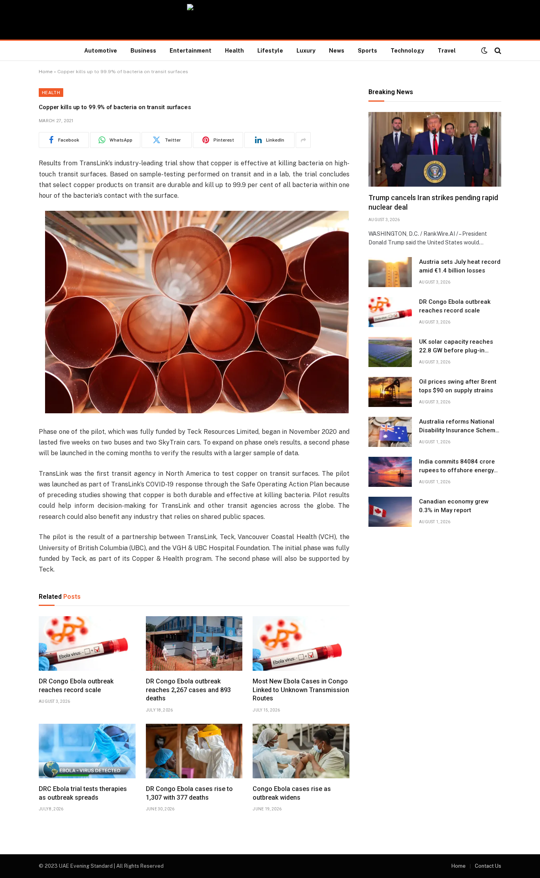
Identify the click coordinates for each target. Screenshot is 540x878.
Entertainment (190, 50)
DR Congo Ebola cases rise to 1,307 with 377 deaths (189, 793)
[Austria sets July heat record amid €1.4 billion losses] (390, 272)
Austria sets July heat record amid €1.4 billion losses (459, 266)
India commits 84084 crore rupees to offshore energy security (457, 466)
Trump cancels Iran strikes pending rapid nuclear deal (433, 202)
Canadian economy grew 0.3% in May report (454, 505)
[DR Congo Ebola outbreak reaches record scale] (87, 643)
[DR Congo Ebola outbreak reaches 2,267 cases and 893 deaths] (194, 643)
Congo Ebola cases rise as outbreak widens (292, 793)
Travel (447, 50)
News (336, 50)
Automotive (100, 50)
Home (46, 71)
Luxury (305, 50)
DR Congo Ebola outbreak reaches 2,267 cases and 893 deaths (188, 689)
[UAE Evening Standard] (270, 20)
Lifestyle (270, 50)
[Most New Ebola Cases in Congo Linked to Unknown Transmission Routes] (301, 643)
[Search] (497, 51)
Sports (367, 50)
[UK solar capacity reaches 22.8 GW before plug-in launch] (390, 352)
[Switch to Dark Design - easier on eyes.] (484, 50)
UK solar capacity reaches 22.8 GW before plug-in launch (456, 346)
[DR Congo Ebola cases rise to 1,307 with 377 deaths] (194, 751)
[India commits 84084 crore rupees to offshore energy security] (390, 472)
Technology (407, 50)
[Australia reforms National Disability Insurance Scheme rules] (390, 432)
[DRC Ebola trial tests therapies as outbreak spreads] (87, 751)
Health (234, 50)
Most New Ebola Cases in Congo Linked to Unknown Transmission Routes (301, 689)
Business (143, 50)
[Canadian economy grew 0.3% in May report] (390, 512)
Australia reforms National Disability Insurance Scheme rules (459, 426)
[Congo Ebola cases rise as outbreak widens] (301, 751)
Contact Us (488, 866)
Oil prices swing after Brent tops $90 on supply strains (458, 386)
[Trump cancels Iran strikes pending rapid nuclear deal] (434, 149)
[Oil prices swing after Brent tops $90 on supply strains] (390, 392)
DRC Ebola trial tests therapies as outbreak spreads (83, 793)
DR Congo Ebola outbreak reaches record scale (76, 685)
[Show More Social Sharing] (303, 140)
